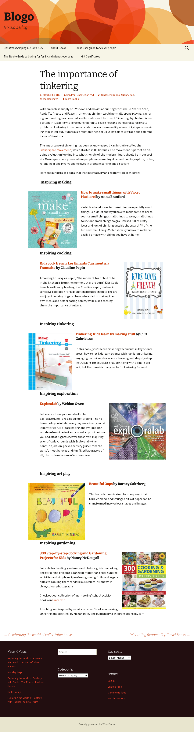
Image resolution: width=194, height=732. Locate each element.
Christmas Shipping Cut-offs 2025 (23, 48)
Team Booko (72, 99)
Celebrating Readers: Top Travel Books (159, 634)
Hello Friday (14, 692)
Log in (111, 680)
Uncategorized (85, 95)
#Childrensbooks (110, 95)
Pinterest (58, 600)
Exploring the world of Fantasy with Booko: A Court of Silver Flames (25, 662)
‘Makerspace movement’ (55, 150)
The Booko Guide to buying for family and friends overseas (38, 56)
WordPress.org (116, 698)
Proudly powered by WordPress (97, 724)
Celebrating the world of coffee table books (38, 634)
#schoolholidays (49, 99)
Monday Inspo (15, 672)
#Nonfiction (127, 95)
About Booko (58, 48)
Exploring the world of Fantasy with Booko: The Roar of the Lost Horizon (26, 682)
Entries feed (115, 686)
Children (71, 95)
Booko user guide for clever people (95, 48)
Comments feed (117, 692)
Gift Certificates (90, 56)
